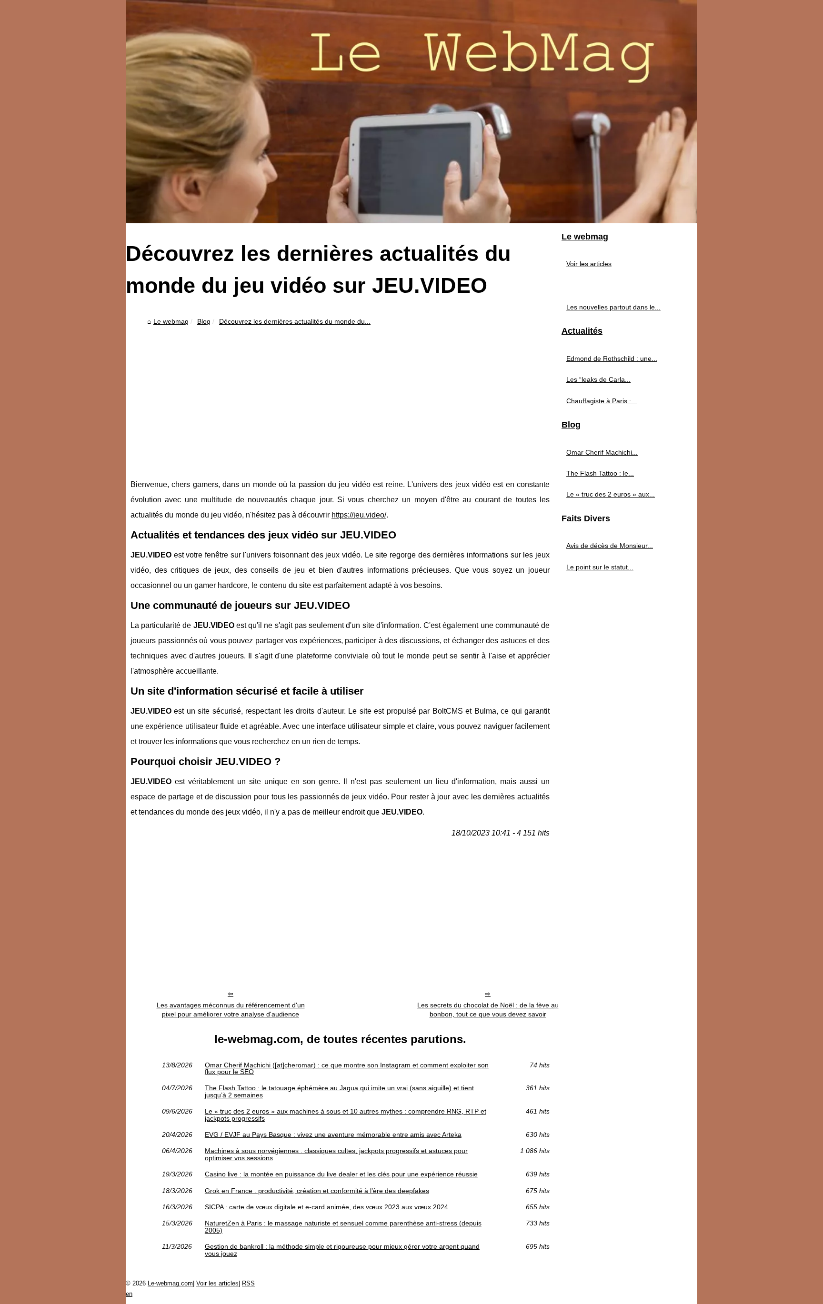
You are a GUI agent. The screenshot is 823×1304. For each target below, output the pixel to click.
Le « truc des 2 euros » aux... (610, 494)
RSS (248, 1283)
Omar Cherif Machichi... (602, 452)
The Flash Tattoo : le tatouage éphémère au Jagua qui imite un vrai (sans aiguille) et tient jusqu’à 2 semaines (339, 1091)
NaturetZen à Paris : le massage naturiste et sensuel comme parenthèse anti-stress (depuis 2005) (343, 1227)
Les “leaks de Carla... (598, 379)
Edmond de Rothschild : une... (611, 358)
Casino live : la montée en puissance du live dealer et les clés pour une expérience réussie (341, 1174)
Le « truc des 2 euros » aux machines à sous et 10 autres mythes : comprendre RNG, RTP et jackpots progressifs (345, 1115)
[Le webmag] (411, 111)
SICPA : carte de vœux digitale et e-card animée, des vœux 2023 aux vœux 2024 (326, 1207)
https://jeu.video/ (358, 515)
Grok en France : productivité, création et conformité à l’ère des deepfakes (317, 1190)
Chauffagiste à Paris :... (601, 401)
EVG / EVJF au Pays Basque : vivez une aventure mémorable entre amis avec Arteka (333, 1134)
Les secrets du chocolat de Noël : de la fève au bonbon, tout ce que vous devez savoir (488, 1009)
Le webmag (171, 321)
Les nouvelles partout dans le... (613, 307)
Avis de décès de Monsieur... (609, 545)
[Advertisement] (340, 401)
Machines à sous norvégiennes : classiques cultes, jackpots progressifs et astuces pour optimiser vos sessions (336, 1154)
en (129, 1293)
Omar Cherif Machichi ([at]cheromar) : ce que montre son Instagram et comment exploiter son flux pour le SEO (347, 1068)
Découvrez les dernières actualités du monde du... (295, 321)
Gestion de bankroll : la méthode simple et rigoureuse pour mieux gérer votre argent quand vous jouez (342, 1250)
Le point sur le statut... (599, 567)
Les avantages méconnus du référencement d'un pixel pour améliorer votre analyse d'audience (231, 1009)
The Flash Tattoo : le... (600, 473)
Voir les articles (589, 264)
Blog (204, 321)
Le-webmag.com (170, 1283)
